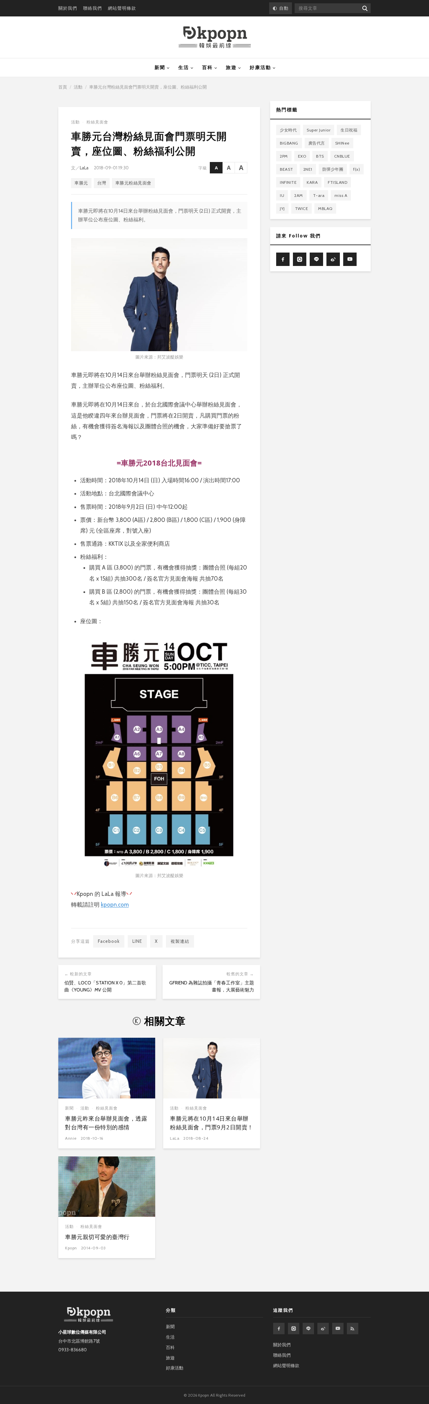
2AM (298, 195)
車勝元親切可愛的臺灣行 (97, 1237)
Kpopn (71, 1247)
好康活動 (260, 67)
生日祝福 (349, 129)
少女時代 (288, 129)
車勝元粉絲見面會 (133, 182)
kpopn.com (115, 904)
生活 (183, 67)
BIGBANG (289, 143)
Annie (71, 1138)
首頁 (62, 87)
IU (282, 195)
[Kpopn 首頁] (214, 37)
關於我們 (67, 8)
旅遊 (231, 67)
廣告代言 (316, 143)
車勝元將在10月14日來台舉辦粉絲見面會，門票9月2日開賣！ (211, 1123)
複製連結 (180, 941)
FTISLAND (337, 182)
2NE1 (307, 169)
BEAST (286, 169)
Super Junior (318, 129)
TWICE (301, 208)
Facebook (109, 941)
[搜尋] (364, 8)
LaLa (84, 167)
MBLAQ (325, 208)
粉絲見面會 (97, 121)
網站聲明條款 (122, 8)
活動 (78, 87)
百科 (207, 67)
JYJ (282, 208)
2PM (284, 156)
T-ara (319, 195)
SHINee (342, 143)
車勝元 (81, 182)
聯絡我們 (92, 8)
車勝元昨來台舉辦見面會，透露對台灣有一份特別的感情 (106, 1123)
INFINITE (288, 182)
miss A (340, 195)
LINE (137, 941)
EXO (302, 156)
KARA (312, 182)
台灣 (101, 182)
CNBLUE (342, 156)
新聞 (160, 67)
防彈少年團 (333, 169)
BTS (320, 156)
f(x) (356, 169)
